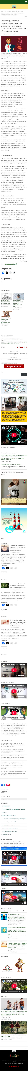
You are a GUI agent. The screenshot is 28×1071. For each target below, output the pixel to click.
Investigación (9, 13)
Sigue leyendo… (17, 734)
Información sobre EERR (17, 11)
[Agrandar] (25, 381)
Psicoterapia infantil (10, 458)
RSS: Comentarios (4, 792)
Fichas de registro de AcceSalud (9, 815)
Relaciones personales (13, 933)
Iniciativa (3, 13)
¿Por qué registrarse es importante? (9, 831)
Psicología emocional (12, 918)
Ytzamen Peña (6, 34)
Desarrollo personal (12, 914)
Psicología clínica (21, 917)
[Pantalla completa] (25, 884)
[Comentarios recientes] (17, 911)
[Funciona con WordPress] (10, 1063)
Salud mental (21, 933)
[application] (14, 878)
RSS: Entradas (4, 791)
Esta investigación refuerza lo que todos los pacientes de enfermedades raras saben (18, 303)
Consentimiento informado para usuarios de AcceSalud (13, 809)
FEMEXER (17, 727)
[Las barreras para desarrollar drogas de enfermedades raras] (6, 296)
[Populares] (11, 911)
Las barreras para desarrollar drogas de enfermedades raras (5, 302)
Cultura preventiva (12, 927)
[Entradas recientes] (4, 911)
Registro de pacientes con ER (10, 821)
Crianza (2, 455)
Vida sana (16, 14)
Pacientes (11, 14)
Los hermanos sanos (6, 461)
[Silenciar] (22, 884)
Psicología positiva (21, 918)
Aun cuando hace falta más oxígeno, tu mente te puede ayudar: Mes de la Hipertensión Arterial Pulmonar (16, 922)
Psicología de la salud (12, 457)
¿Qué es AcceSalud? (6, 834)
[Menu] (26, 2)
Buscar (2, 372)
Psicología (4, 457)
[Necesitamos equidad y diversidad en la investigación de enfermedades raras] (6, 314)
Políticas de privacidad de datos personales (11, 825)
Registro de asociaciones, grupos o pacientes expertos (15, 818)
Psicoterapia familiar (14, 1035)
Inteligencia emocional (19, 916)
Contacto (4, 812)
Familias (9, 11)
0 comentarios (3, 579)
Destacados (3, 11)
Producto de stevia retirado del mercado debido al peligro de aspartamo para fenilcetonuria (17, 585)
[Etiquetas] (23, 911)
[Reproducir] (3, 884)
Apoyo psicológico (6, 806)
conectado (13, 339)
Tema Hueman (20, 1063)
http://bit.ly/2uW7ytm (10, 264)
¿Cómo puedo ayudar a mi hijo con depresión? (11, 1038)
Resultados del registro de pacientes (10, 828)
